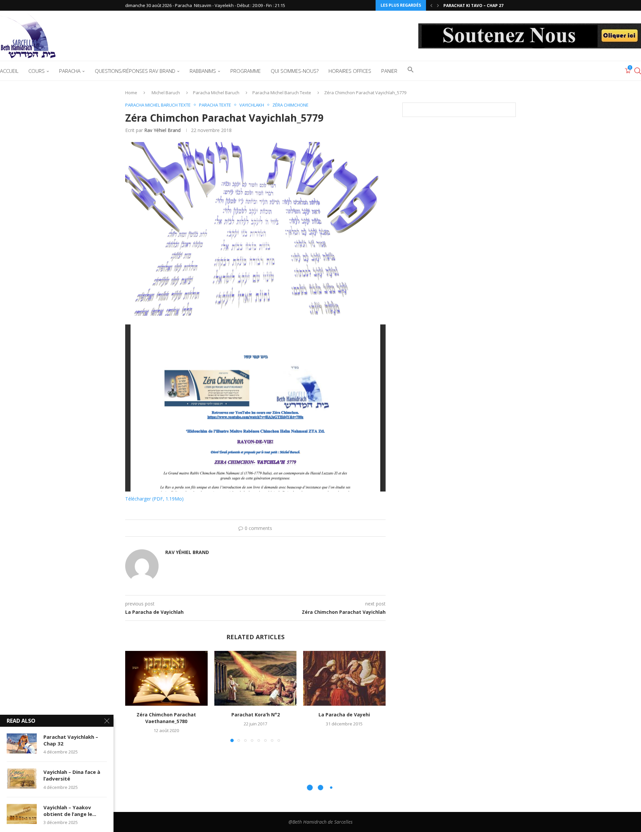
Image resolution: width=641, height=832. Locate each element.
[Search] (637, 71)
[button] (431, 5)
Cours (36, 70)
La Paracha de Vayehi (344, 714)
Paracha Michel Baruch (216, 93)
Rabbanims (203, 70)
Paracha (69, 70)
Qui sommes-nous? (294, 70)
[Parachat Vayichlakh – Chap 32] (22, 743)
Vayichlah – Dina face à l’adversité (71, 775)
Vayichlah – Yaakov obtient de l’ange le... (69, 810)
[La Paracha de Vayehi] (344, 678)
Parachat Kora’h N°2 (255, 714)
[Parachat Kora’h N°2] (255, 678)
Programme (245, 70)
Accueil (9, 70)
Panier (389, 70)
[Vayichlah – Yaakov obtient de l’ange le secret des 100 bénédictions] (22, 814)
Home (131, 93)
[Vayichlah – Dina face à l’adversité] (22, 779)
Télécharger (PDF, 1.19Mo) (154, 499)
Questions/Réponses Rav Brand (135, 70)
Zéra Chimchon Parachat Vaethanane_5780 (166, 717)
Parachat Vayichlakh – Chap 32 (70, 740)
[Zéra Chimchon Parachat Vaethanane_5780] (166, 678)
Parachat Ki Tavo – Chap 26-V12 (477, 5)
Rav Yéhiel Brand (162, 130)
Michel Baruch (166, 93)
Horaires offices (350, 70)
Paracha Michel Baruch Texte (281, 93)
